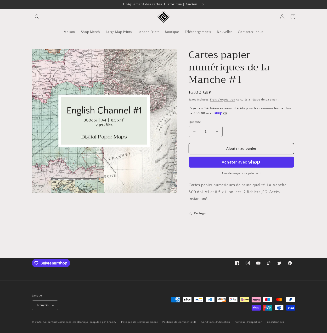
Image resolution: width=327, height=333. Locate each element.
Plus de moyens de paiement (241, 173)
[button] (37, 16)
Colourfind (50, 322)
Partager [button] (200, 213)
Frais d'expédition (222, 99)
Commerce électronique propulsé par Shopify (86, 322)
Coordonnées (275, 322)
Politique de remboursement (139, 322)
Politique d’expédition (248, 322)
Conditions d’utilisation (215, 322)
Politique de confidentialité (179, 322)
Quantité (195, 122)
